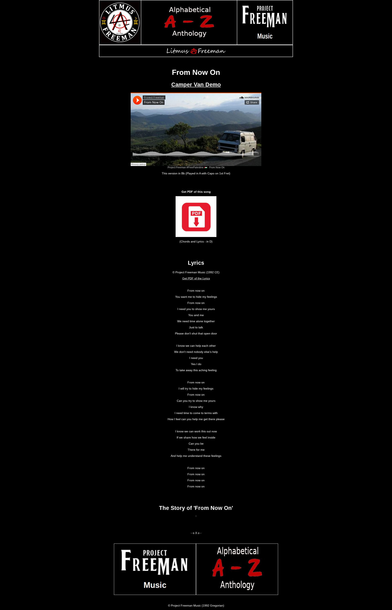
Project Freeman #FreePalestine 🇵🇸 (187, 167)
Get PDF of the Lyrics (196, 278)
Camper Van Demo (196, 85)
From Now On (217, 167)
